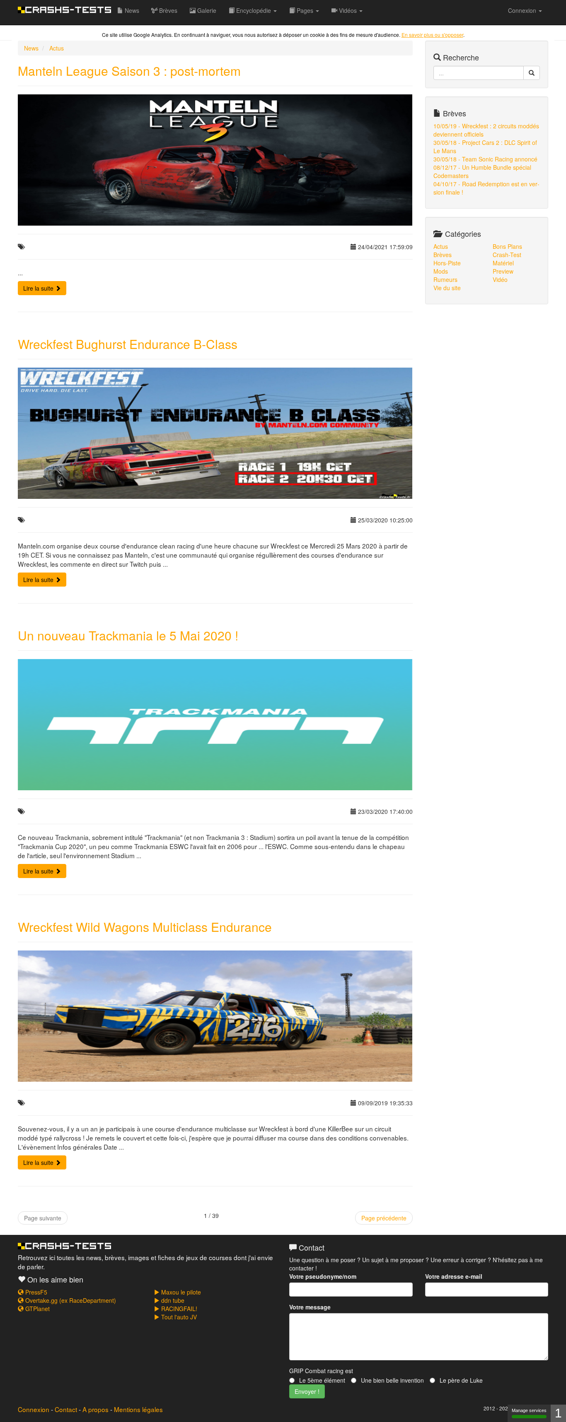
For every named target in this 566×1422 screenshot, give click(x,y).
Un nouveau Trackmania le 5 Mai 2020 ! (128, 635)
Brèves (167, 10)
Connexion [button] (523, 10)
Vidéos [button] (347, 10)
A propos (95, 1409)
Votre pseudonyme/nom (322, 1276)
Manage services (529, 1410)
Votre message (310, 1307)
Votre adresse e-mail (453, 1276)
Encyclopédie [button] (254, 10)
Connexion (33, 1409)
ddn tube (172, 1300)
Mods (440, 271)
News (131, 10)
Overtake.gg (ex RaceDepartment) (70, 1300)
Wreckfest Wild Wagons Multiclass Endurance (145, 927)
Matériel (503, 263)
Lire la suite (39, 288)
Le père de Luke (460, 1380)
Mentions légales (138, 1409)
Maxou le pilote (180, 1292)
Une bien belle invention (391, 1380)
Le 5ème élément (321, 1380)
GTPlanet (37, 1308)
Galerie (206, 10)
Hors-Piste (447, 263)
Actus (56, 48)
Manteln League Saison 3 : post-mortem (129, 70)
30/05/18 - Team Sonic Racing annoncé (485, 159)
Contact (66, 1409)
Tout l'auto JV (178, 1317)
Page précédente (383, 1218)
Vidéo (500, 279)
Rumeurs (445, 279)
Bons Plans (507, 246)
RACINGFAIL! (178, 1308)
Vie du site (447, 288)
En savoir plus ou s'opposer (432, 34)
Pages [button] (305, 10)
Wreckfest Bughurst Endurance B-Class (127, 344)
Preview (503, 271)
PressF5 (35, 1292)
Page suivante (42, 1218)
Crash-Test (507, 254)
